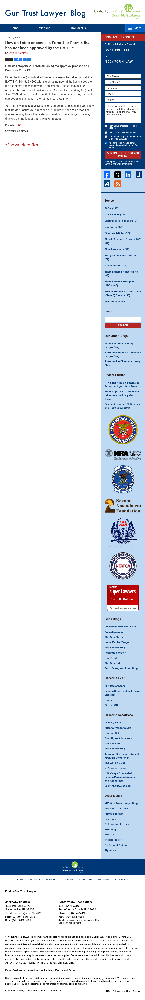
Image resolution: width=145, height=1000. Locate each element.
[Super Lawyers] (123, 598)
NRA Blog (110, 829)
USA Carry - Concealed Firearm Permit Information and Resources (121, 777)
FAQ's (19, 125)
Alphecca (110, 850)
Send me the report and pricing (123, 154)
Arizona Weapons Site (118, 727)
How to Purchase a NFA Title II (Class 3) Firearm (123, 293)
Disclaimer (68, 880)
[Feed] (117, 183)
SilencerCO (111, 705)
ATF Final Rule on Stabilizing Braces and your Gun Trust (122, 384)
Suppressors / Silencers (121, 220)
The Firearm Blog (115, 647)
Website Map (103, 880)
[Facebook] (107, 174)
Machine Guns (116, 265)
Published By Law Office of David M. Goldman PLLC (117, 11)
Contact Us (85, 880)
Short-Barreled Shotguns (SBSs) (120, 283)
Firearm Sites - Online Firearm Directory (122, 693)
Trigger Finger (113, 839)
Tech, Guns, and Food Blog (121, 668)
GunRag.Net (112, 733)
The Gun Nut (112, 663)
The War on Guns (115, 762)
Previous (12, 144)
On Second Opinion (116, 845)
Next (36, 144)
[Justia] (139, 174)
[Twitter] (117, 174)
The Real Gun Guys (116, 808)
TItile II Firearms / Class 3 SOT (123, 241)
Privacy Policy (49, 880)
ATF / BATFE (115, 214)
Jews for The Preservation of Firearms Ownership (122, 755)
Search (123, 325)
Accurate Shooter (115, 652)
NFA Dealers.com (115, 685)
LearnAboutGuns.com (118, 785)
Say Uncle (111, 819)
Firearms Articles (117, 233)
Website (44, 28)
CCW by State (113, 722)
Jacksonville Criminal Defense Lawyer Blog (123, 354)
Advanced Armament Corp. (121, 626)
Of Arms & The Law (116, 767)
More (137, 28)
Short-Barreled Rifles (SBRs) (122, 273)
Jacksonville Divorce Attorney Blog (123, 363)
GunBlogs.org (113, 743)
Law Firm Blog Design (123, 991)
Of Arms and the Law (117, 824)
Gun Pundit (111, 658)
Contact (78, 28)
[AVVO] (107, 183)
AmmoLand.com (114, 631)
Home (14, 28)
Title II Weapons (117, 249)
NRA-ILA (110, 834)
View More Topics (115, 301)
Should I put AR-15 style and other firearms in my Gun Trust (122, 395)
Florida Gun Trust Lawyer (20, 891)
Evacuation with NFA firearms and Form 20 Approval (122, 406)
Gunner (109, 700)
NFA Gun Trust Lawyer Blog (45, 13)
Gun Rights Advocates (118, 738)
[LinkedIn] (128, 174)
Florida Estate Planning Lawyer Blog (119, 345)
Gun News (113, 227)
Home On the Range (117, 642)
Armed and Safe (114, 813)
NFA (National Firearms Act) (121, 257)
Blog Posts (121, 880)
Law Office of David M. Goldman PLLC (44, 990)
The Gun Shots (114, 637)
